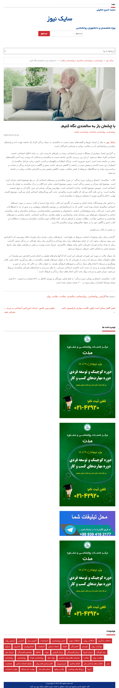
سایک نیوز (59, 19)
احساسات (44, 641)
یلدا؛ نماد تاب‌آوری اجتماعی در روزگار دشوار (75, 4)
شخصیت (8, 663)
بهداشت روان (96, 646)
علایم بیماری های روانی (44, 663)
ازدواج (7, 646)
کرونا (90, 669)
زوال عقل (51, 658)
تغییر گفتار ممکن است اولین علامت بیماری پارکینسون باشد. (88, 308)
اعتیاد (65, 646)
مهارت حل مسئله (28, 669)
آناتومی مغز (32, 641)
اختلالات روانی (88, 641)
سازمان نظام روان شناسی (69, 658)
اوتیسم (85, 646)
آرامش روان (10, 641)
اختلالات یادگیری (104, 641)
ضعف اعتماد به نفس (23, 663)
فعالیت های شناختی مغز (93, 663)
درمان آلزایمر (58, 652)
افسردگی (74, 646)
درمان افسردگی (73, 652)
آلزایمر (102, 296)
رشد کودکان (101, 652)
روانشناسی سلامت (67, 60)
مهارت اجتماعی (11, 669)
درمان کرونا (88, 652)
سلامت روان (52, 296)
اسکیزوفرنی (29, 646)
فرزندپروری (61, 663)
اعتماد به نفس (53, 646)
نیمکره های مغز (44, 669)
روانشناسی (98, 60)
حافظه (38, 652)
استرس (17, 646)
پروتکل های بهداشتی (76, 669)
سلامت (63, 296)
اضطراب (40, 646)
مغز (108, 663)
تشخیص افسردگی (25, 652)
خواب (47, 652)
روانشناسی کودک (37, 658)
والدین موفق (59, 669)
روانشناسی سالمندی (84, 60)
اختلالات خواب (74, 641)
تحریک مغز (9, 652)
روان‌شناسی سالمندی (77, 296)
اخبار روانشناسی (58, 641)
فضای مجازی (75, 663)
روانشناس (9, 658)
